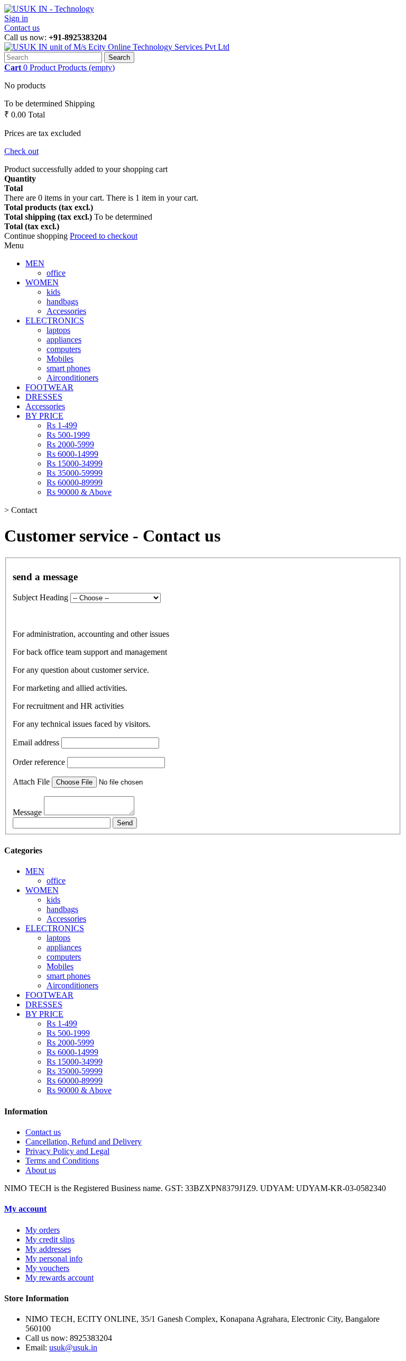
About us (40, 1170)
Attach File (31, 781)
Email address (36, 742)
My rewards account (59, 1277)
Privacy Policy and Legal (67, 1151)
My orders (42, 1229)
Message (27, 812)
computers (64, 349)
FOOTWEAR (49, 387)
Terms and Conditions (62, 1160)
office (56, 272)
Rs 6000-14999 (72, 453)
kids (53, 291)
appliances (64, 339)
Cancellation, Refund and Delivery (83, 1141)
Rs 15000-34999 (75, 463)
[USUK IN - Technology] (49, 8)
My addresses (48, 1249)
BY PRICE (44, 415)
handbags (62, 301)
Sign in (16, 18)
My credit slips (50, 1239)
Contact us (22, 27)
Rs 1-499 (62, 425)
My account (25, 1208)
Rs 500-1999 (68, 434)
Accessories (66, 311)
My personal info (53, 1258)
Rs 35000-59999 (75, 472)
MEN (34, 263)
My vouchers (47, 1268)
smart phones (68, 368)
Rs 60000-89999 (75, 482)
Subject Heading (40, 597)
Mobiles (60, 358)
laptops (58, 330)
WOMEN (42, 282)
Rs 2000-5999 (70, 444)
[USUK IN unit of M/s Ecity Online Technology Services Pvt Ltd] (116, 46)
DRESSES (43, 396)
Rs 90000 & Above (79, 492)
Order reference (39, 762)
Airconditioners (72, 377)
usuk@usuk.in (73, 1347)
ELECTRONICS (54, 320)
